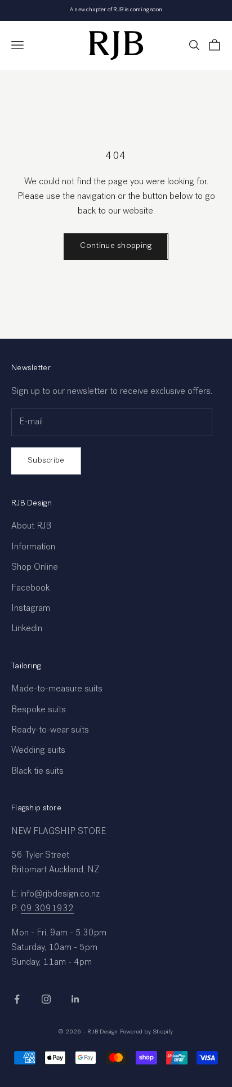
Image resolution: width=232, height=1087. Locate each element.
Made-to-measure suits (56, 689)
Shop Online (34, 568)
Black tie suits (37, 772)
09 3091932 (47, 909)
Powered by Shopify (146, 1032)
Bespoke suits (38, 710)
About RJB (31, 526)
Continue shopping (115, 246)
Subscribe (46, 460)
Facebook (30, 588)
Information (33, 547)
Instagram (30, 609)
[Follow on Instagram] (46, 999)
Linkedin (26, 629)
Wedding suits (38, 751)
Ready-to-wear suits (50, 730)
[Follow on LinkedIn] (75, 999)
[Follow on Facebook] (17, 999)
